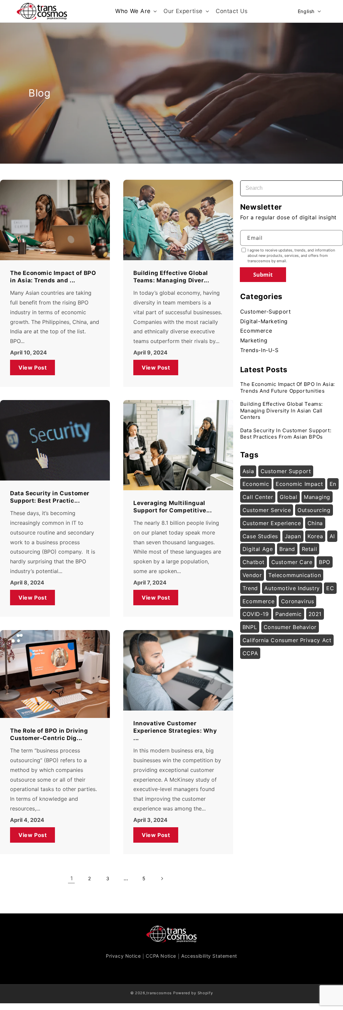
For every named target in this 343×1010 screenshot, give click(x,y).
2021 (315, 614)
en (333, 484)
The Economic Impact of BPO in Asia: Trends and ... (53, 277)
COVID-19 (256, 614)
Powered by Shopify (193, 993)
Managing (317, 497)
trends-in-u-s (259, 350)
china (315, 523)
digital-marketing (264, 321)
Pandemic (288, 614)
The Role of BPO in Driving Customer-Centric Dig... (49, 735)
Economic (256, 484)
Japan (293, 536)
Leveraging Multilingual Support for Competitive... (172, 507)
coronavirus (297, 601)
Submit (263, 274)
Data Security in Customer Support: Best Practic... (49, 497)
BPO (324, 562)
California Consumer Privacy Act (287, 640)
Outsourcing (314, 510)
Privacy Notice (123, 956)
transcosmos (159, 993)
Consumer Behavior (290, 627)
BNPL (250, 627)
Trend (250, 588)
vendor (252, 575)
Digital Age (258, 549)
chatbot (254, 562)
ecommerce (256, 330)
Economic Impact (299, 484)
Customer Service (267, 510)
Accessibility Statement (209, 956)
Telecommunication (294, 575)
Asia (248, 471)
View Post (32, 367)
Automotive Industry (292, 588)
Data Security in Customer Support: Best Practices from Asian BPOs (285, 433)
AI (332, 536)
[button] (135, 11)
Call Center (258, 497)
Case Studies (260, 536)
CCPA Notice (161, 956)
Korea (315, 536)
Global (288, 497)
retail (309, 549)
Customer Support (286, 471)
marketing (253, 340)
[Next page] (161, 878)
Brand (287, 549)
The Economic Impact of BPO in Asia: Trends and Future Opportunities (287, 387)
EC (330, 588)
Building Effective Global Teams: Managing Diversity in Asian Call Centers (281, 410)
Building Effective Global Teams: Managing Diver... (171, 277)
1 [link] (71, 878)
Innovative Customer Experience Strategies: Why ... (175, 730)
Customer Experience (272, 523)
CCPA (250, 653)
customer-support (265, 311)
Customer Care (292, 562)
